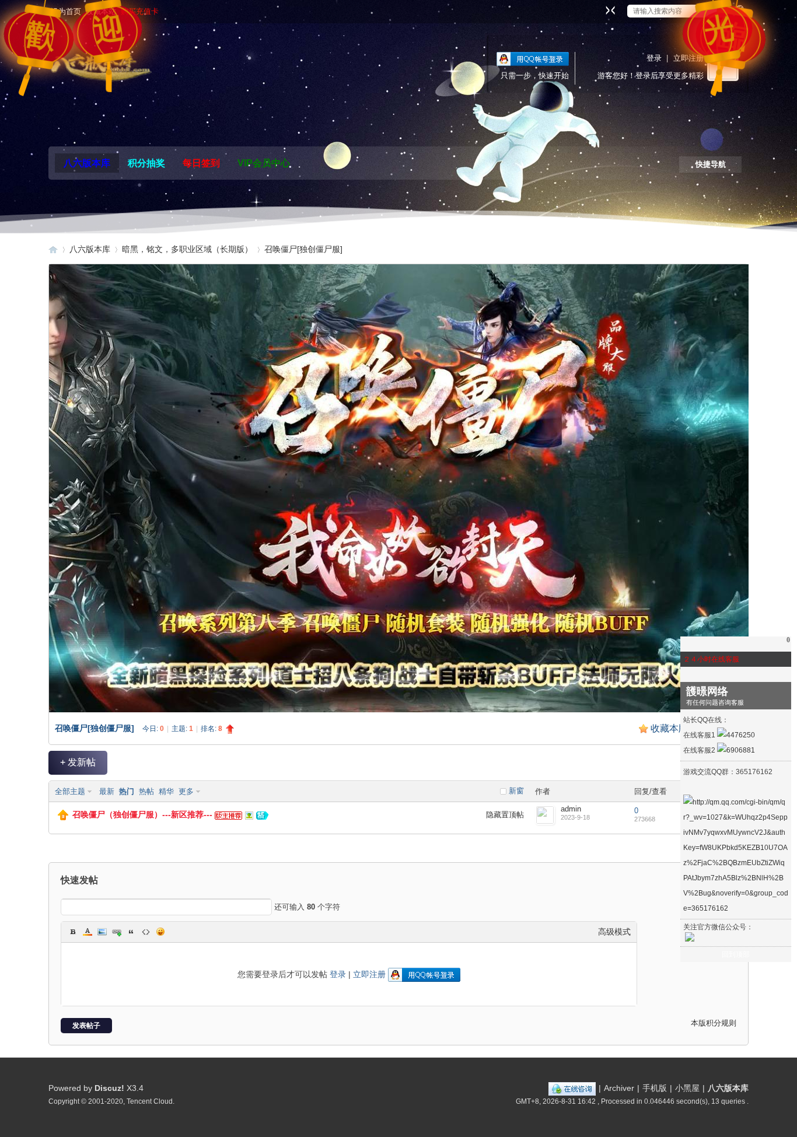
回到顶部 (736, 954)
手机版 (654, 1088)
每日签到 (201, 163)
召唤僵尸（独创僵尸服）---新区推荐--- (142, 814)
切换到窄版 (609, 10)
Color (87, 931)
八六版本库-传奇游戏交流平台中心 (53, 249)
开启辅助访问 (599, 8)
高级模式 (614, 931)
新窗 (516, 790)
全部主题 (70, 791)
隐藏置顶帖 (505, 814)
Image (102, 931)
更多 (186, 791)
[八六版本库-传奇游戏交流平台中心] (100, 66)
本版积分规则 (713, 1023)
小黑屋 (687, 1088)
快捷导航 (710, 164)
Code (146, 931)
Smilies (160, 931)
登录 (654, 58)
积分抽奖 (146, 163)
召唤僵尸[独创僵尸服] (303, 249)
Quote (131, 931)
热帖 (146, 791)
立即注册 (688, 58)
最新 (106, 791)
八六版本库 (87, 163)
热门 (126, 791)
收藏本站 (101, 11)
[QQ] (572, 1088)
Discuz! (109, 1088)
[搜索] (737, 11)
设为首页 (66, 11)
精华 (166, 791)
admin (571, 808)
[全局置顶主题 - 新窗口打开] (63, 817)
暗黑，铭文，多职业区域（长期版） (187, 249)
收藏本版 (676, 728)
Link (117, 931)
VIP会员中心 (263, 163)
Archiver (619, 1088)
